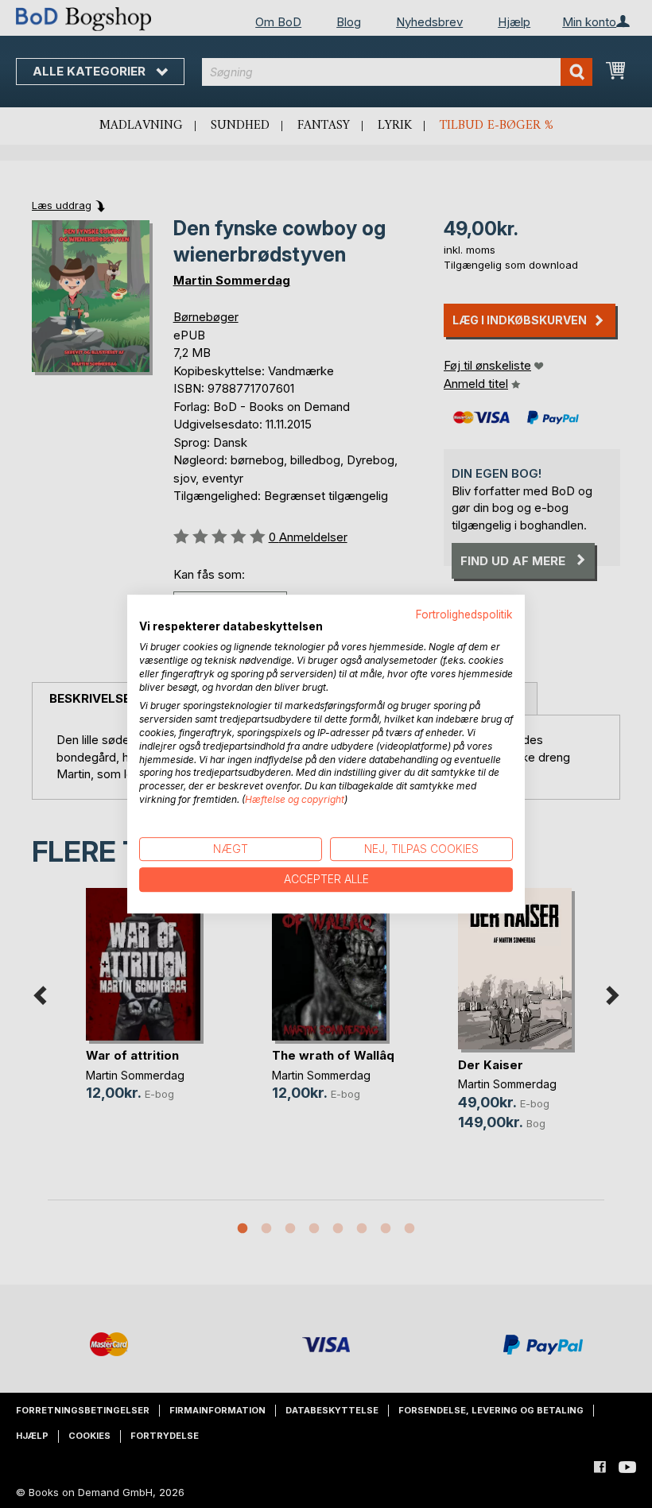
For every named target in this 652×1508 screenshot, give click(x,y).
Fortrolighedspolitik (464, 614)
